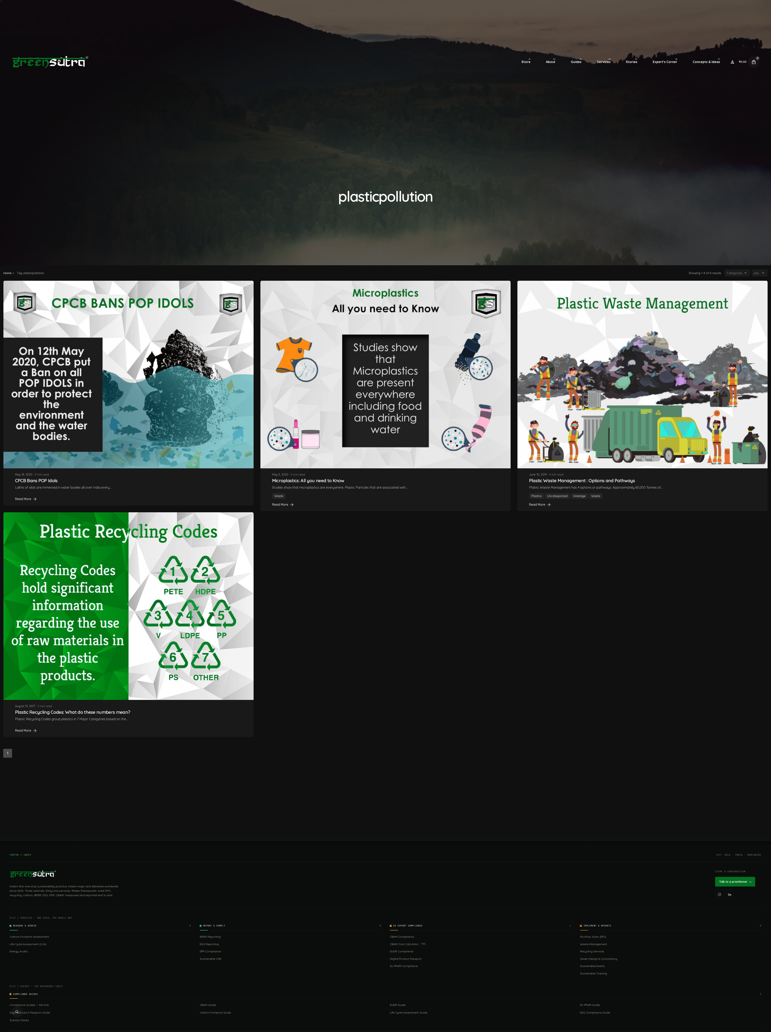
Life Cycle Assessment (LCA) (28, 944)
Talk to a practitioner (735, 882)
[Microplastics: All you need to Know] (385, 374)
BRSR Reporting (210, 936)
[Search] (17, 1012)
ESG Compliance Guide (595, 1012)
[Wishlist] (732, 62)
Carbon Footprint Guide (215, 1012)
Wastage (579, 496)
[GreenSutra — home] (33, 874)
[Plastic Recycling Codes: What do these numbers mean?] (128, 606)
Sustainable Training (593, 973)
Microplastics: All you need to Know (308, 480)
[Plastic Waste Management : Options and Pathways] (642, 374)
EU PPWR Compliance (404, 966)
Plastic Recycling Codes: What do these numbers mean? (72, 712)
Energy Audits (19, 951)
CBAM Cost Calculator (408, 944)
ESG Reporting (209, 944)
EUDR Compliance (401, 951)
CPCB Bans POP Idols (36, 480)
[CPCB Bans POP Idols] (128, 374)
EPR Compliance (210, 951)
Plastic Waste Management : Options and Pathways (582, 480)
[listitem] (719, 894)
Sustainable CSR (210, 958)
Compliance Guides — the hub (29, 1005)
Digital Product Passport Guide (30, 1012)
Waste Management (593, 944)
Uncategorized (557, 496)
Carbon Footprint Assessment (29, 936)
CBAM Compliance (402, 936)
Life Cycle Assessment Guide (408, 1012)
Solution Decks (19, 1020)
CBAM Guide (208, 1005)
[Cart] (753, 62)
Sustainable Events (592, 966)
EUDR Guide (397, 1005)
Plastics (536, 496)
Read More (23, 499)
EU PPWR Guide (590, 1005)
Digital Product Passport (406, 958)
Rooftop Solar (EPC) (593, 936)
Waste (278, 496)
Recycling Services (592, 951)
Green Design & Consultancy (598, 958)
